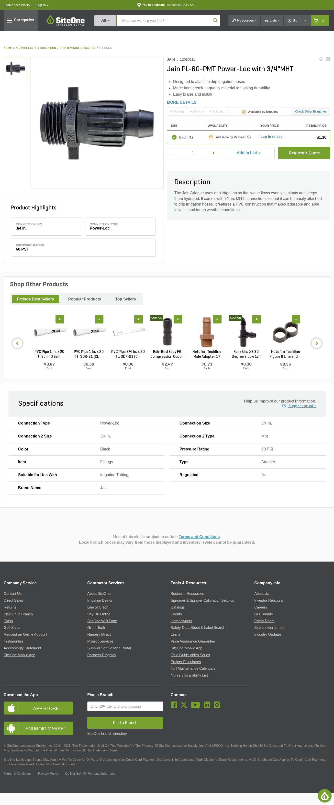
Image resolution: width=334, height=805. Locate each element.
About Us (261, 594)
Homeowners (181, 621)
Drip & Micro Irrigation (77, 48)
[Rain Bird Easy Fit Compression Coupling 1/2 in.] (167, 332)
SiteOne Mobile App (19, 655)
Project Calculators (186, 662)
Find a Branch (100, 695)
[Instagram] (218, 707)
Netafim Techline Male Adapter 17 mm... (206, 354)
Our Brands (263, 614)
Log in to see (271, 136)
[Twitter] (185, 707)
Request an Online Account (25, 634)
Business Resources (187, 594)
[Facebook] (175, 707)
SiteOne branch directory (107, 734)
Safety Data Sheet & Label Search (198, 628)
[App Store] (42, 708)
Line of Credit (97, 607)
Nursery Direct (99, 634)
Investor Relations (268, 600)
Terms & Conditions (18, 773)
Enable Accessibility (17, 5)
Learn (175, 634)
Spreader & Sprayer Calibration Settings (202, 600)
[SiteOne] (66, 25)
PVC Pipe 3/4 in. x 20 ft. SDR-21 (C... (128, 354)
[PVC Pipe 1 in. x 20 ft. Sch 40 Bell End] (49, 332)
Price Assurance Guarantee (193, 641)
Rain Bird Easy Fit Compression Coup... (167, 354)
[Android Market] (42, 728)
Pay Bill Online (99, 614)
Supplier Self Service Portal (109, 648)
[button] (42, 5)
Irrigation (48, 48)
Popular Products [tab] (84, 299)
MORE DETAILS (182, 102)
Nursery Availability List (189, 675)
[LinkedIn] (208, 707)
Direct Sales (13, 600)
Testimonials (13, 641)
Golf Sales (12, 628)
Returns (10, 607)
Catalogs (178, 607)
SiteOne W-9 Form (102, 621)
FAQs (8, 621)
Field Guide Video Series (190, 655)
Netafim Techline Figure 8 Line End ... (285, 354)
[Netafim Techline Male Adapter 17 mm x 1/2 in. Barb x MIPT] (206, 332)
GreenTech (96, 628)
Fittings (105, 48)
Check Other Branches (311, 111)
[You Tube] (197, 707)
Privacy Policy (48, 773)
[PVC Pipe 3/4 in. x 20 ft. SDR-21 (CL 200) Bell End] (128, 332)
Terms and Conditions (199, 537)
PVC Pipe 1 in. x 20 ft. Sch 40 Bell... (49, 354)
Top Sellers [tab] (125, 299)
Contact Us (13, 594)
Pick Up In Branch (18, 614)
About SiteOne (99, 594)
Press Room (264, 621)
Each (186, 137)
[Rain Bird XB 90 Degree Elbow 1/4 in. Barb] (246, 332)
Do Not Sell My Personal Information (91, 773)
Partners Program (101, 655)
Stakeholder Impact (269, 628)
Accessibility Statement (22, 648)
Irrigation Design (100, 600)
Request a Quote (304, 153)
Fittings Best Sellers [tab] (35, 299)
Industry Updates (268, 634)
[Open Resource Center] (325, 796)
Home (8, 48)
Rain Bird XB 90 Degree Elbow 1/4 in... (246, 354)
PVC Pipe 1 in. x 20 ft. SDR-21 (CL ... (89, 354)
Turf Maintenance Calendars (193, 668)
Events (176, 614)
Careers (260, 607)
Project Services (100, 641)
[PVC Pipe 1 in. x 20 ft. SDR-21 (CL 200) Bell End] (88, 332)
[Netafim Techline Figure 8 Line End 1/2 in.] (285, 332)
